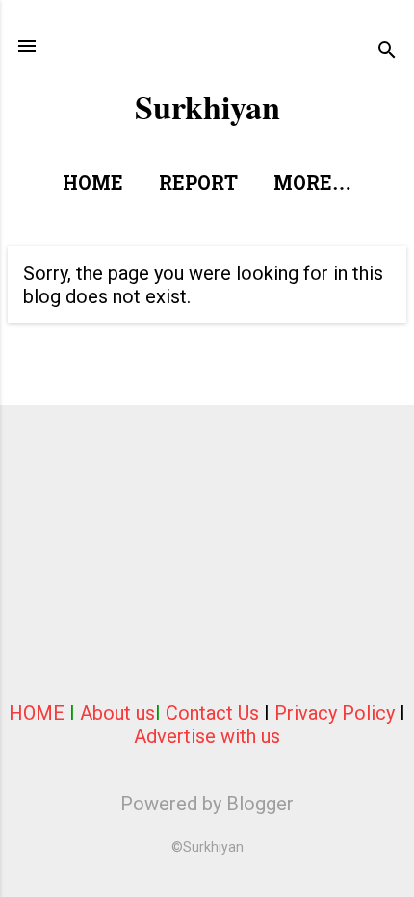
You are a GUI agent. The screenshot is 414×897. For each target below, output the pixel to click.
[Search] (387, 52)
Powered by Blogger (207, 803)
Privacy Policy (334, 713)
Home (93, 184)
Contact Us (212, 713)
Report (198, 184)
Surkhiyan (207, 107)
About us (117, 713)
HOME (37, 713)
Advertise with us (207, 736)
